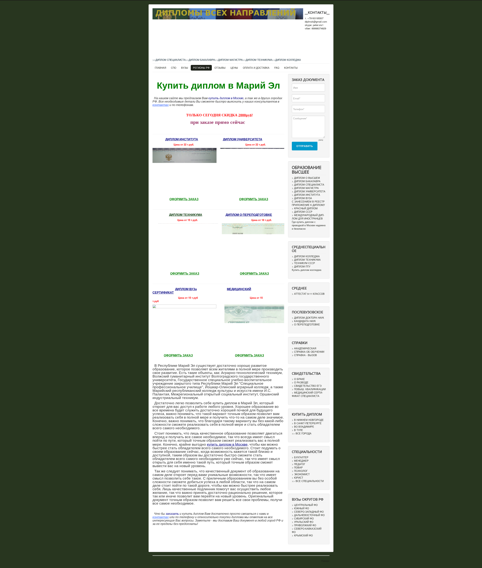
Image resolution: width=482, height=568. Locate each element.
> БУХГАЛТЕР (300, 457)
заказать (172, 513)
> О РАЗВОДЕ (300, 382)
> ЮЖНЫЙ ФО (300, 508)
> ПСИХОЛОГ (300, 471)
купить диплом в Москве (225, 98)
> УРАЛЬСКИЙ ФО (302, 522)
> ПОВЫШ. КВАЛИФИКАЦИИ (309, 389)
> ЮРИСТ (297, 477)
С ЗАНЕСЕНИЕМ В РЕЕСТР (308, 201)
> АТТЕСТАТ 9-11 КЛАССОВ (308, 293)
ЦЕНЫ (234, 67)
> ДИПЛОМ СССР (302, 211)
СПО (173, 67)
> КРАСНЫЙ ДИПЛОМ (305, 208)
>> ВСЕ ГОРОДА (301, 433)
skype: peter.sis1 (314, 25)
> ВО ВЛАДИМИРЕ (303, 426)
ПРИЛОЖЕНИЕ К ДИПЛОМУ (308, 205)
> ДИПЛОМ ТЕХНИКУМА (306, 259)
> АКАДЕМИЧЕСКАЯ (304, 348)
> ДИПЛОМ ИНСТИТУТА (306, 194)
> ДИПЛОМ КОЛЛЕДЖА (306, 256)
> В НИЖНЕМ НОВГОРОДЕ (308, 420)
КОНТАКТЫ (291, 67)
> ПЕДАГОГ (298, 464)
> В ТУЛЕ (297, 430)
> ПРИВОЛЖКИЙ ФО (304, 525)
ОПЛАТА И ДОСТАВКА (256, 67)
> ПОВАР (297, 467)
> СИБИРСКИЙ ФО (303, 518)
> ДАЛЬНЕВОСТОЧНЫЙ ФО (308, 515)
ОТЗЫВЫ (220, 67)
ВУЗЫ (184, 67)
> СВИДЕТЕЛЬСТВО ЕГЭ (306, 386)
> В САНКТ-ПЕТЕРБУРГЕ (307, 423)
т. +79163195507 (314, 18)
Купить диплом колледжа (306, 270)
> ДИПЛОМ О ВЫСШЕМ (306, 178)
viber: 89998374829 (315, 28)
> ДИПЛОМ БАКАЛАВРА (306, 181)
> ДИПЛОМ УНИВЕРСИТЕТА (308, 191)
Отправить (304, 146)
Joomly (320, 140)
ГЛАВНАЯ (160, 67)
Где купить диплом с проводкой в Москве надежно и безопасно (309, 225)
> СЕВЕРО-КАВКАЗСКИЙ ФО (306, 530)
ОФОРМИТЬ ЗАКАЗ (183, 199)
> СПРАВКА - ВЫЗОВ (304, 355)
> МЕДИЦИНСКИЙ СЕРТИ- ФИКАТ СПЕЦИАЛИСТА (307, 394)
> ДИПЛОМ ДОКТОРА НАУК (308, 317)
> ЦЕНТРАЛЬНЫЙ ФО (305, 505)
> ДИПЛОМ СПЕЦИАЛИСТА (308, 184)
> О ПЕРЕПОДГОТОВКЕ (306, 324)
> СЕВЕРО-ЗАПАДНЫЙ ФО (308, 511)
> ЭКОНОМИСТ (301, 474)
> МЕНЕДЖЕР (300, 460)
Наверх (325, 561)
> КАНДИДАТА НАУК (304, 321)
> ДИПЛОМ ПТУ (301, 266)
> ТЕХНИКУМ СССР (303, 263)
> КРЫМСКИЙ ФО (302, 535)
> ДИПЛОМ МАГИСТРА (305, 188)
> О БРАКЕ (298, 379)
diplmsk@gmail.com (316, 21)
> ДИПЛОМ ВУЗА (302, 198)
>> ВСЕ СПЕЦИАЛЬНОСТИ (308, 481)
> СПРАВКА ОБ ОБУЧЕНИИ (308, 351)
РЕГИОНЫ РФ (201, 67)
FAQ (276, 67)
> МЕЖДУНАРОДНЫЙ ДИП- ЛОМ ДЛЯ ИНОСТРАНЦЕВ (308, 216)
